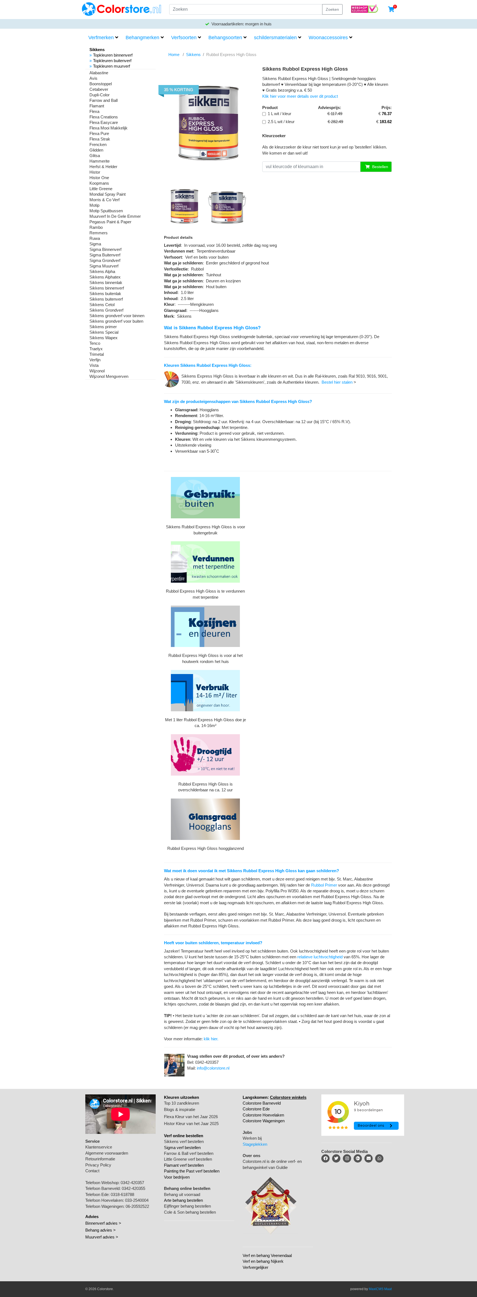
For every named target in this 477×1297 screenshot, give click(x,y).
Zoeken (332, 9)
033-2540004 (137, 1200)
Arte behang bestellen (183, 1200)
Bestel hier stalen (337, 382)
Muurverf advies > (101, 1237)
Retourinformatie (100, 1159)
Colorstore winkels (288, 1097)
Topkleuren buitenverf (112, 60)
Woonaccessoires (328, 37)
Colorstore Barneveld (262, 1103)
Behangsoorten (225, 37)
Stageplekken (255, 1144)
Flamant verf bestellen (184, 1165)
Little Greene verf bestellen (188, 1159)
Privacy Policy (98, 1165)
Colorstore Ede (256, 1109)
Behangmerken (142, 37)
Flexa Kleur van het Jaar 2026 (191, 1116)
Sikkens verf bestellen (184, 1141)
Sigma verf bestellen (182, 1147)
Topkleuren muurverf (111, 66)
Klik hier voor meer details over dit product (300, 96)
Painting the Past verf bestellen (191, 1171)
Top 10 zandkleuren (181, 1103)
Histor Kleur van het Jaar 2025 (191, 1123)
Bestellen (379, 167)
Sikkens (193, 54)
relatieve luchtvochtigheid (320, 956)
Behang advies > (100, 1230)
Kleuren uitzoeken (181, 1097)
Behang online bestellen (187, 1188)
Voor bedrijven (177, 1177)
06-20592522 (137, 1206)
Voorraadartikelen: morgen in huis (241, 24)
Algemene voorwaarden (106, 1153)
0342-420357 (132, 1182)
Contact (92, 1170)
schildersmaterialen (275, 37)
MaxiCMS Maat (380, 1289)
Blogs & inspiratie (179, 1109)
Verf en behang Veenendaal (267, 1255)
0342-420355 (133, 1188)
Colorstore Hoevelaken (263, 1115)
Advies (92, 1216)
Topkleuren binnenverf (112, 55)
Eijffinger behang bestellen (187, 1206)
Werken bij (252, 1138)
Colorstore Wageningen (264, 1120)
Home (173, 54)
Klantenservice (98, 1147)
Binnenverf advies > (103, 1223)
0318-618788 (122, 1194)
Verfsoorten (184, 37)
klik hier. (211, 1038)
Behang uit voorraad (182, 1194)
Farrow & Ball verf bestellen (188, 1153)
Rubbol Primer (324, 885)
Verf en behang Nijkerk (263, 1261)
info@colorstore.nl (213, 1068)
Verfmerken (101, 37)
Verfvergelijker (255, 1267)
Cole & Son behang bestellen (190, 1212)
